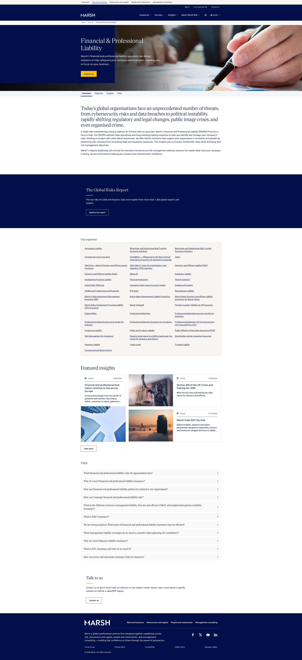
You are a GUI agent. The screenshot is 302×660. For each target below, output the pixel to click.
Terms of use (90, 647)
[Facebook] (193, 635)
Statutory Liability (92, 344)
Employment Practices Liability (98, 279)
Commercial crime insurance (97, 257)
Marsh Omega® (137, 305)
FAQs (119, 93)
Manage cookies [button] (211, 647)
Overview (86, 93)
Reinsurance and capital (119, 2)
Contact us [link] (215, 7)
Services (158, 15)
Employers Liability (183, 274)
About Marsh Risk (189, 15)
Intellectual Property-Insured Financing (102, 291)
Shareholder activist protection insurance (193, 336)
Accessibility (150, 647)
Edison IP (134, 274)
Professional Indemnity (140, 313)
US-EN (215, 15)
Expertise (99, 93)
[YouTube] (208, 635)
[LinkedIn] (215, 635)
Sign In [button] (187, 7)
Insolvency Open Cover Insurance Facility (148, 285)
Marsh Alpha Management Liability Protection (150, 296)
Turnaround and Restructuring (98, 350)
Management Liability (184, 291)
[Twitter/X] (200, 635)
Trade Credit (135, 344)
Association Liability (93, 248)
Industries (144, 15)
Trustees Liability (182, 344)
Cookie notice (180, 647)
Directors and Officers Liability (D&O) (191, 265)
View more (88, 448)
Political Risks (90, 313)
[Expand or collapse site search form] (205, 15)
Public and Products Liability (142, 330)
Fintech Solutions (182, 279)
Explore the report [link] (97, 212)
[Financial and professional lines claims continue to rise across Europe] (103, 424)
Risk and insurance (99, 2)
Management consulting (162, 2)
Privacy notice (120, 647)
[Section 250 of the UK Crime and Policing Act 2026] (151, 390)
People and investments (140, 2)
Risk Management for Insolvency (99, 336)
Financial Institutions (139, 279)
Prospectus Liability (93, 330)
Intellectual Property (184, 285)
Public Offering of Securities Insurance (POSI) (195, 330)
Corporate (85, 2)
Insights (172, 15)
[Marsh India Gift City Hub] (151, 425)
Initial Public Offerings (94, 285)
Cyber (177, 257)
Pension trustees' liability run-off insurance (194, 305)
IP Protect (134, 291)
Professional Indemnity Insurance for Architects (151, 322)
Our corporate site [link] (200, 7)
